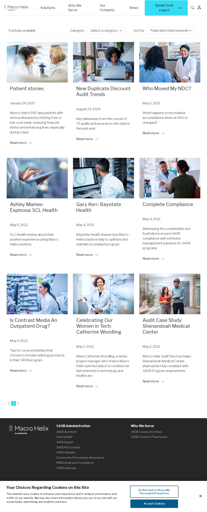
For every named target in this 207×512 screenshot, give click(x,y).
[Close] (200, 496)
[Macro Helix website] (18, 8)
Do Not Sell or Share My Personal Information (154, 491)
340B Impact (65, 442)
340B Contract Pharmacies (149, 437)
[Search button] (196, 8)
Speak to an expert (169, 7)
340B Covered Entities (146, 431)
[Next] (18, 403)
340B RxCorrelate (68, 447)
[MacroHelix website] (28, 429)
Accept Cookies (154, 503)
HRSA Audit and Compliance (75, 462)
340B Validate (65, 452)
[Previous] (8, 403)
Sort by (139, 30)
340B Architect (66, 431)
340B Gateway (66, 468)
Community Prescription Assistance (80, 457)
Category (77, 30)
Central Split (64, 437)
